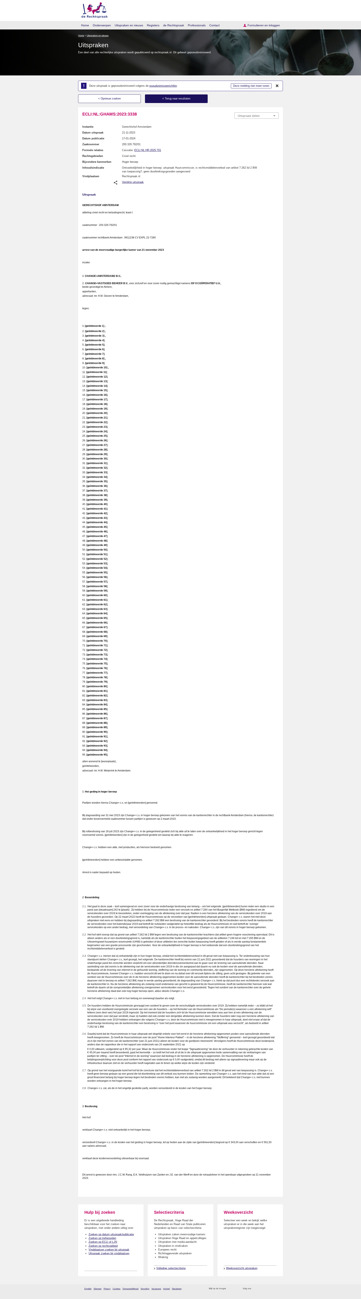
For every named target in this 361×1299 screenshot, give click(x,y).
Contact (214, 25)
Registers (153, 25)
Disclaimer (177, 1289)
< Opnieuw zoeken (109, 98)
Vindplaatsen (90, 176)
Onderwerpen (102, 25)
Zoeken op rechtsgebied (103, 1245)
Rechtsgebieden (92, 156)
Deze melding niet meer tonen (251, 85)
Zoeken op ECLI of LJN (103, 1241)
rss (230, 1288)
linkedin (271, 1288)
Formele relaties (92, 150)
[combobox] (256, 115)
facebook (260, 1288)
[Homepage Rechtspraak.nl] (93, 9)
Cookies (116, 1289)
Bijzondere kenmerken (96, 161)
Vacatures (156, 1289)
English (88, 1289)
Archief (166, 1289)
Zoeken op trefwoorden (102, 1238)
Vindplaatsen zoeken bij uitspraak (109, 1249)
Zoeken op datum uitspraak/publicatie (111, 1234)
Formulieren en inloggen (264, 25)
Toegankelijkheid (130, 1289)
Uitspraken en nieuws (129, 25)
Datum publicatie (93, 138)
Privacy (107, 1289)
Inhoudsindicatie (93, 167)
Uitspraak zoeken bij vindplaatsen (109, 1253)
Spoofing (145, 1289)
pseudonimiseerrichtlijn (163, 85)
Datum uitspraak (92, 132)
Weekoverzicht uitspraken (241, 1268)
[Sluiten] (277, 86)
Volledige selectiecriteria (171, 1268)
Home (85, 25)
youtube (276, 1288)
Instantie (87, 126)
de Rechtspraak (173, 25)
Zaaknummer (90, 144)
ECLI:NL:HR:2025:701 (147, 150)
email (235, 1288)
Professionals (197, 25)
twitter (255, 1288)
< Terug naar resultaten (176, 98)
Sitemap (98, 1289)
